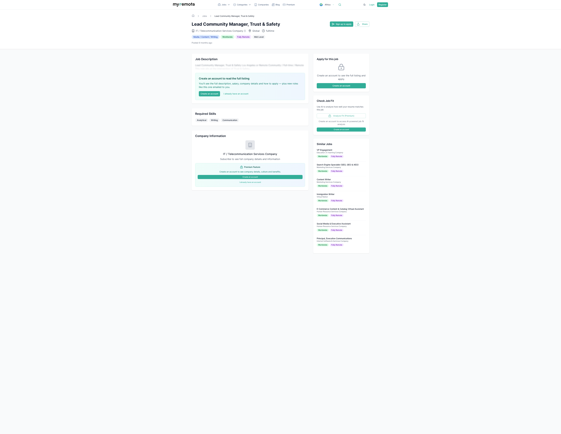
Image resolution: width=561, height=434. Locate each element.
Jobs (204, 16)
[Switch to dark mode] (364, 5)
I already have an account (236, 93)
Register (383, 4)
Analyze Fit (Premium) (343, 115)
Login (371, 4)
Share (365, 24)
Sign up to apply (344, 24)
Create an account (209, 93)
